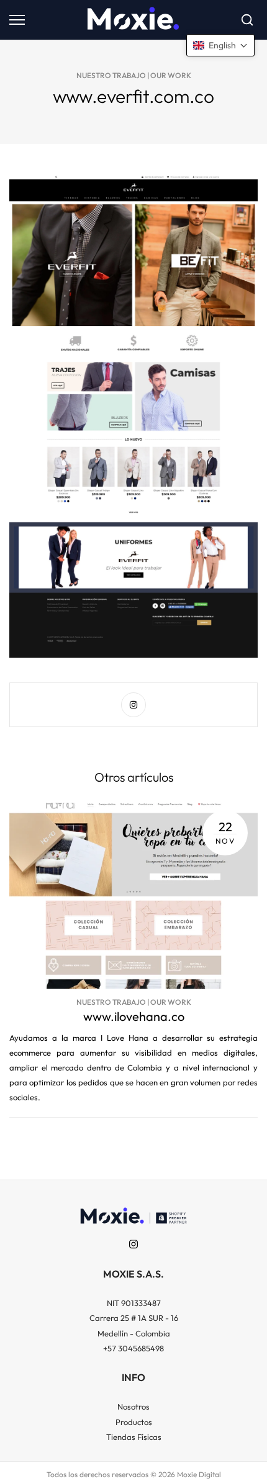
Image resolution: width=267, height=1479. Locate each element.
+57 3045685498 (133, 1348)
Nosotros (133, 1406)
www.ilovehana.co (133, 1016)
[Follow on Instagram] (133, 704)
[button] (220, 45)
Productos (133, 1422)
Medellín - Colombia (133, 1333)
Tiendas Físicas (133, 1437)
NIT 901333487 (134, 1303)
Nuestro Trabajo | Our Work (133, 75)
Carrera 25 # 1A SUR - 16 (133, 1318)
